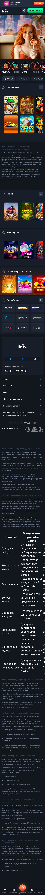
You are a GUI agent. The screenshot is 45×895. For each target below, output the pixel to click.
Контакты (7, 386)
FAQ (5, 392)
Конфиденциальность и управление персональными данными (19, 414)
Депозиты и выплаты (12, 399)
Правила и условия (11, 406)
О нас (5, 379)
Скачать (39, 3)
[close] (2, 3)
